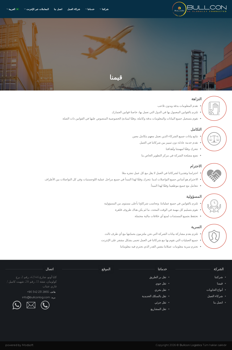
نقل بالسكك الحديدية (154, 296)
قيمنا (220, 283)
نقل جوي (161, 283)
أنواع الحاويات (214, 290)
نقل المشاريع (158, 309)
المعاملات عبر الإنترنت (37, 9)
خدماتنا (91, 9)
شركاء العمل (73, 9)
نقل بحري (160, 290)
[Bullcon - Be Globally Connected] (199, 9)
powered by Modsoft (19, 345)
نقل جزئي (160, 302)
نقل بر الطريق (157, 277)
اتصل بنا (58, 9)
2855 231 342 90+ (38, 292)
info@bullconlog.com (36, 297)
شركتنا (105, 9)
